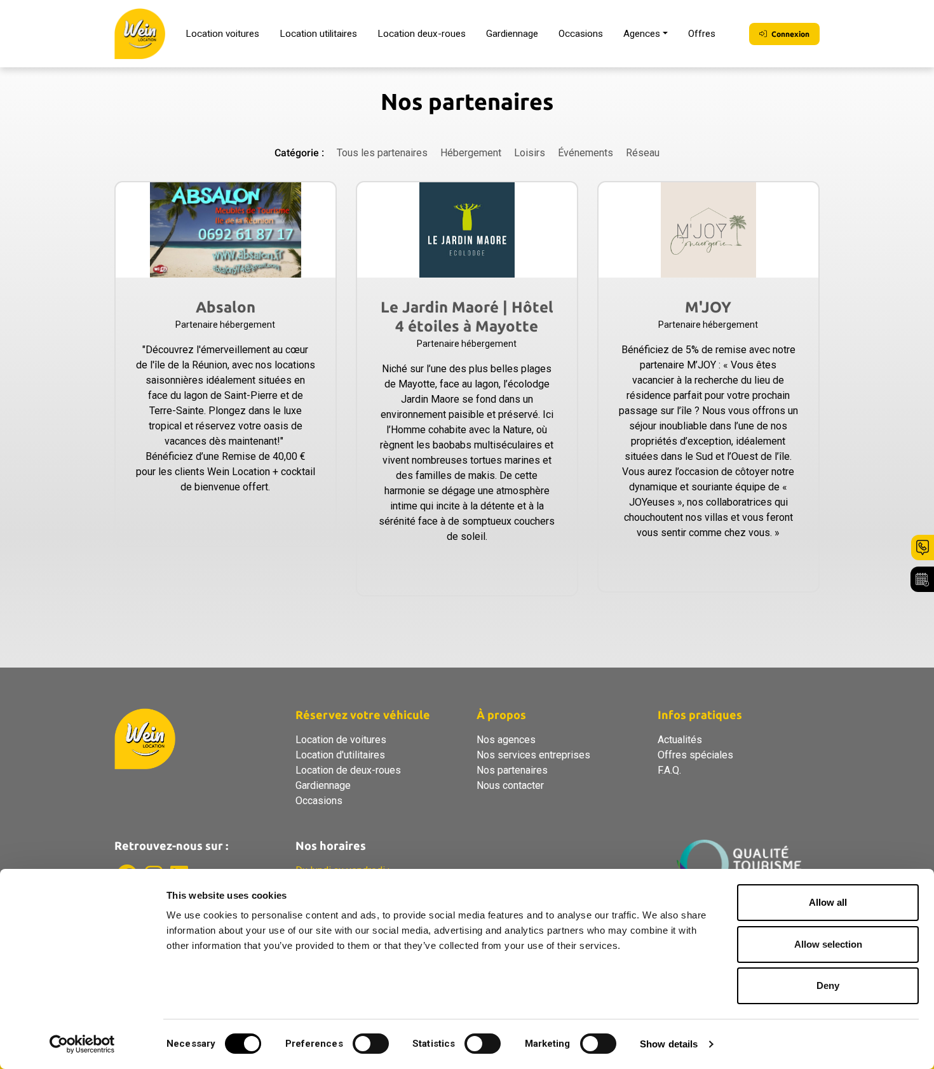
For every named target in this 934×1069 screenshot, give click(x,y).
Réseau (643, 153)
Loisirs (529, 153)
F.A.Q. (669, 770)
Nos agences (506, 740)
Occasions (580, 33)
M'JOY (708, 307)
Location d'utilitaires (340, 755)
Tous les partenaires (382, 153)
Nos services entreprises (533, 755)
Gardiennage (512, 33)
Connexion (789, 34)
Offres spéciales (695, 755)
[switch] (371, 1043)
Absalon (225, 307)
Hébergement (470, 153)
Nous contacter (510, 785)
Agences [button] (641, 33)
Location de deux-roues (348, 770)
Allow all (828, 902)
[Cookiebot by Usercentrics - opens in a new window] (82, 1044)
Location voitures (222, 33)
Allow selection (828, 944)
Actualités (680, 740)
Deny (827, 985)
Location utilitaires (318, 33)
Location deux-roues (421, 33)
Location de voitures (340, 740)
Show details (669, 1044)
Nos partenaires (512, 770)
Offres (701, 33)
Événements (585, 153)
